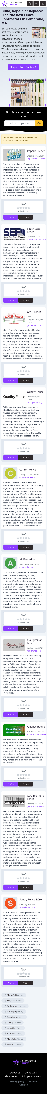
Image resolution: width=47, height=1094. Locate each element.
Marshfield (15, 995)
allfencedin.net (26, 567)
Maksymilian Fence (34, 641)
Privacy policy (17, 1081)
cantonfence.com (27, 477)
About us (15, 1072)
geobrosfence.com (35, 806)
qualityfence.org (34, 402)
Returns (33, 1081)
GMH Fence (34, 311)
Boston (14, 1044)
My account (11, 1076)
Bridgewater (16, 1006)
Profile (11, 217)
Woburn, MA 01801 (35, 156)
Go (39, 123)
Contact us (31, 1072)
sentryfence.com (27, 907)
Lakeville (14, 1028)
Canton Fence (27, 469)
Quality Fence (35, 392)
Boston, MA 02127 (35, 648)
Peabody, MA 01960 (28, 904)
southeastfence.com (36, 239)
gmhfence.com (34, 325)
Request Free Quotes (22, 67)
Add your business (32, 1076)
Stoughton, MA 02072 (29, 474)
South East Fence (33, 230)
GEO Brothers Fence (35, 797)
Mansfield (15, 1039)
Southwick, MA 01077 (36, 731)
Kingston (14, 1000)
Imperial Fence (36, 151)
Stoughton (15, 1017)
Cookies (23, 1084)
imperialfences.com (36, 158)
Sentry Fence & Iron (31, 899)
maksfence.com (34, 651)
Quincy (14, 1022)
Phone (26, 217)
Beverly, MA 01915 (35, 803)
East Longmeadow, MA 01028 (35, 319)
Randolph (15, 1011)
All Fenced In (27, 559)
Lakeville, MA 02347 (36, 236)
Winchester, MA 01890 (29, 564)
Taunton (14, 1033)
